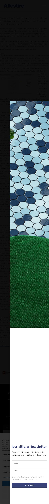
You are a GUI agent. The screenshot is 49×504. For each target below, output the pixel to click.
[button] (45, 436)
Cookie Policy (19, 501)
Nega (24, 490)
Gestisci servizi (7, 477)
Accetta (24, 484)
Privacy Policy (28, 501)
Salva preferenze (24, 496)
